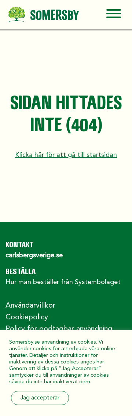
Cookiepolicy (27, 317)
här (100, 362)
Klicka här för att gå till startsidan (66, 155)
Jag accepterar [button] (40, 398)
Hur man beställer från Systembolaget (63, 282)
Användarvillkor (30, 305)
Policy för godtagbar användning (59, 329)
